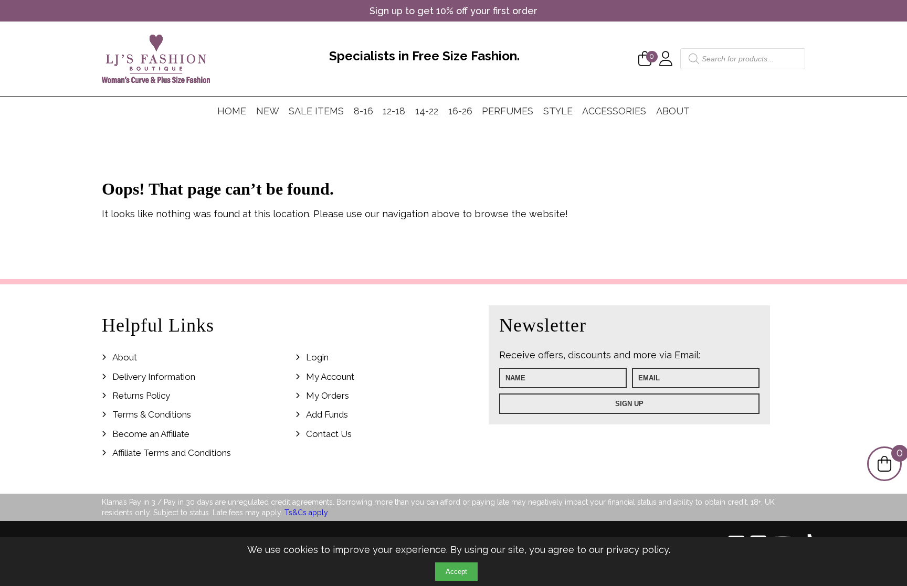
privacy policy (637, 549)
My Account (330, 376)
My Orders (327, 395)
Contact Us (329, 434)
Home (231, 110)
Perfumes (507, 110)
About (673, 110)
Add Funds (327, 414)
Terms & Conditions (151, 414)
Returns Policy (141, 395)
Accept (456, 572)
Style (558, 110)
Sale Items (316, 110)
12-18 (394, 110)
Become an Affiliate (150, 434)
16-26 (460, 110)
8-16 (363, 110)
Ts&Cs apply (306, 512)
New (267, 110)
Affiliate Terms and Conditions (171, 453)
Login (317, 357)
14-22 (426, 110)
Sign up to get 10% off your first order (453, 10)
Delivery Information (153, 376)
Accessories (614, 110)
